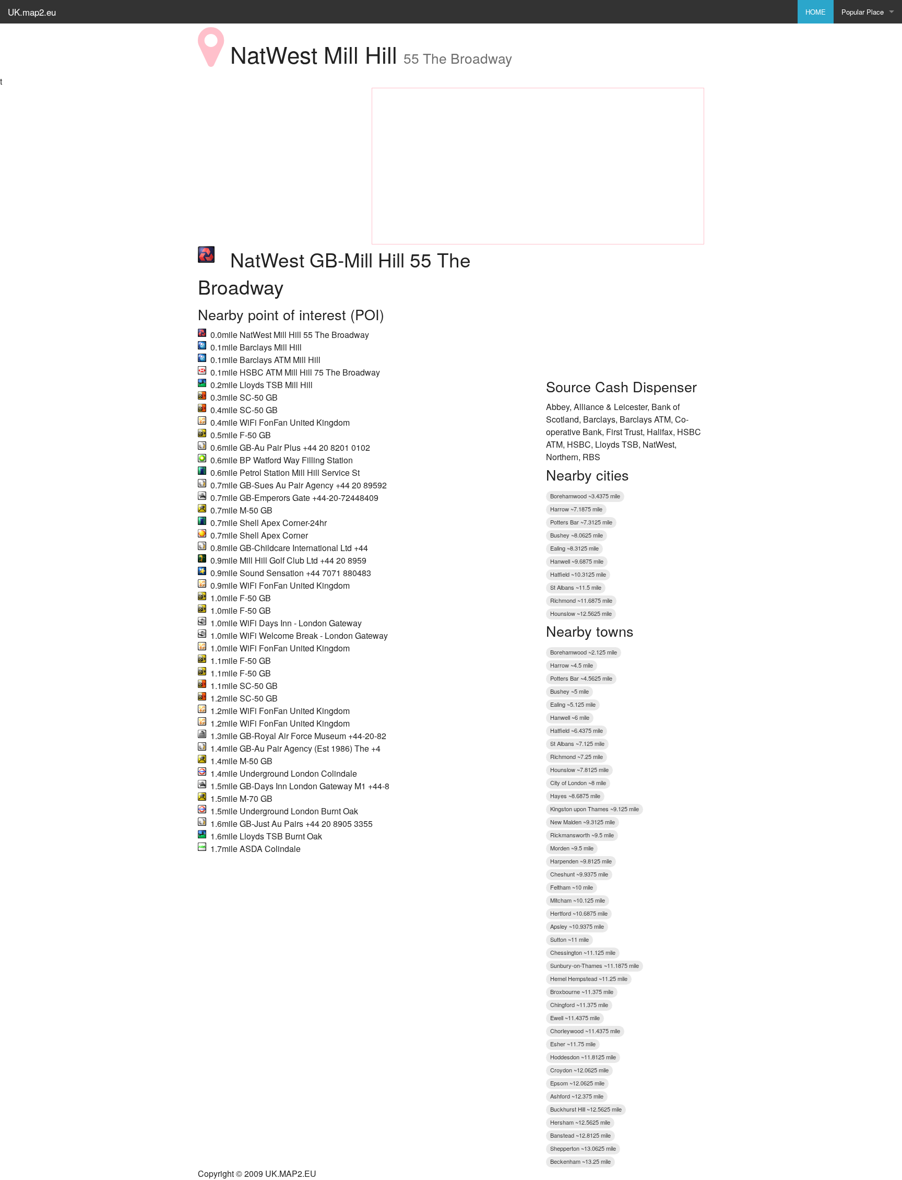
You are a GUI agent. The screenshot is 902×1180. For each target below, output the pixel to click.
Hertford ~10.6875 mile (579, 913)
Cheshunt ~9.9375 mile (579, 874)
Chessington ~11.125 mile (582, 952)
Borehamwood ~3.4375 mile (585, 496)
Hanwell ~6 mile (569, 717)
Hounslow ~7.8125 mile (579, 769)
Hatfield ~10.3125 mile (578, 574)
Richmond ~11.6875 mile (581, 600)
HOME (815, 12)
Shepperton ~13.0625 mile (583, 1148)
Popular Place (862, 12)
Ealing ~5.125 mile (573, 704)
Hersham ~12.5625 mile (580, 1122)
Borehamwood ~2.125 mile (583, 652)
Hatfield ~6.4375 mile (576, 730)
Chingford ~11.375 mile (579, 1004)
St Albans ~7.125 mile (577, 743)
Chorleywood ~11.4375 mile (585, 1030)
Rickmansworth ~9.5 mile (582, 835)
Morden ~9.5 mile (572, 848)
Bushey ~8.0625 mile (576, 535)
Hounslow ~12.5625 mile (581, 613)
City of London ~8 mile (578, 782)
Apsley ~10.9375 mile (577, 926)
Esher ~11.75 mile (573, 1043)
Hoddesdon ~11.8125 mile (583, 1057)
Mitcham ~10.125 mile (577, 900)
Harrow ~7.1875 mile (576, 509)
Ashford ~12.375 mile (576, 1096)
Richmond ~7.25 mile (576, 756)
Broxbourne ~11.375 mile (581, 991)
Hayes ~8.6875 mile (575, 795)
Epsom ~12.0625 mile (577, 1083)
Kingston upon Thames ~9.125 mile (594, 808)
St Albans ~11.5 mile (575, 587)
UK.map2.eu (32, 11)
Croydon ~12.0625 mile (579, 1070)
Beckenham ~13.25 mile (580, 1161)
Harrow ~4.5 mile (571, 665)
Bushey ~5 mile (569, 691)
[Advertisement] (277, 153)
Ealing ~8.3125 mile (574, 548)
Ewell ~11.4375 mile (575, 1017)
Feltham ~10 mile (571, 887)
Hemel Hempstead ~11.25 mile (588, 978)
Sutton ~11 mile (569, 939)
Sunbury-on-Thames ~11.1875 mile (594, 965)
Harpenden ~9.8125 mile (581, 861)
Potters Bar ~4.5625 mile (581, 678)
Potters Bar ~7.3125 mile (581, 522)
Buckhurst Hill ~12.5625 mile (586, 1109)
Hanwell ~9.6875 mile (576, 561)
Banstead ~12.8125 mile (580, 1135)
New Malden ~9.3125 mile (582, 821)
